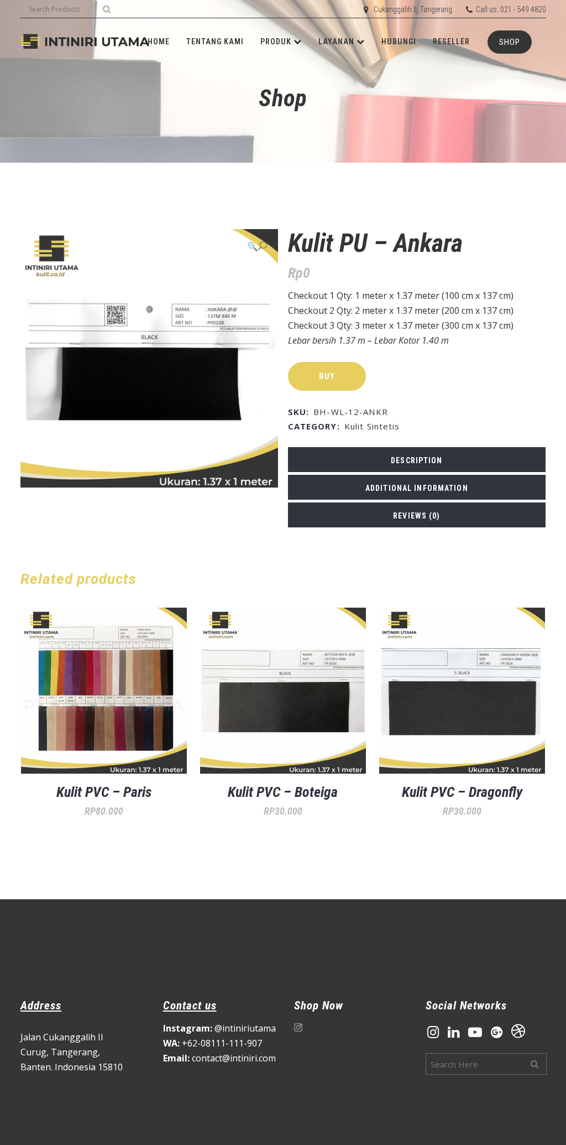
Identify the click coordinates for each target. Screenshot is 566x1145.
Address (40, 1005)
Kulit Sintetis (372, 426)
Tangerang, (75, 1052)
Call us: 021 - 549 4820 (511, 9)
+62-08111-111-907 (212, 1043)
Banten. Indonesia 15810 (71, 1067)
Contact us (190, 1005)
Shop (509, 42)
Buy (327, 376)
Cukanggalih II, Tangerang (413, 9)
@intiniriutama (219, 1028)
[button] (257, 246)
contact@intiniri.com (219, 1058)
